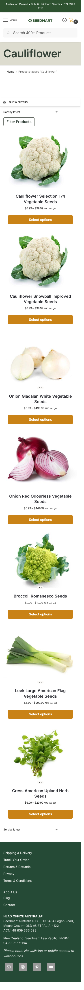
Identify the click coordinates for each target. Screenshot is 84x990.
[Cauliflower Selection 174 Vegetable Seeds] (40, 161)
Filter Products (19, 121)
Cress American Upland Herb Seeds (40, 793)
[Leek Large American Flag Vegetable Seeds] (40, 656)
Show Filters (18, 102)
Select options (40, 220)
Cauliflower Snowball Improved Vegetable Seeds (40, 299)
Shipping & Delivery (17, 853)
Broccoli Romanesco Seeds (40, 596)
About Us (10, 892)
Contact (9, 905)
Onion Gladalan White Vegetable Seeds (40, 399)
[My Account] (64, 20)
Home (10, 71)
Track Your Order (16, 860)
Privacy (8, 874)
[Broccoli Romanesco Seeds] (40, 561)
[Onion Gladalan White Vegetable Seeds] (40, 361)
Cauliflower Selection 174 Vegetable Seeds (40, 199)
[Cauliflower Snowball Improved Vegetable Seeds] (40, 261)
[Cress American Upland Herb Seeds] (40, 756)
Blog (6, 898)
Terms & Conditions (17, 880)
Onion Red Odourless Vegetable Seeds (40, 499)
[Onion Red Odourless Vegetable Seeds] (40, 461)
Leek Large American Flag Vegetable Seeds (40, 693)
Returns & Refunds (16, 867)
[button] (72, 20)
